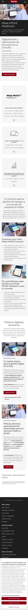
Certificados (5, 548)
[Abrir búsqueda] (25, 2)
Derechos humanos (7, 545)
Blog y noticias (6, 507)
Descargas (4, 521)
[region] (14, 584)
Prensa (3, 536)
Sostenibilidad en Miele (8, 531)
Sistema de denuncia (7, 542)
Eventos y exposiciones (8, 516)
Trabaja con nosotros (7, 539)
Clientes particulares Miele (9, 554)
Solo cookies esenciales (14, 602)
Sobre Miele (5, 528)
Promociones (5, 513)
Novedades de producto (8, 510)
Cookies (17, 595)
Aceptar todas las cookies (14, 598)
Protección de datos (11, 595)
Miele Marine (5, 557)
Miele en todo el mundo (8, 534)
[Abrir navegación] (3, 2)
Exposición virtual (6, 519)
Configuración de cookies (14, 607)
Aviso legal (3, 595)
